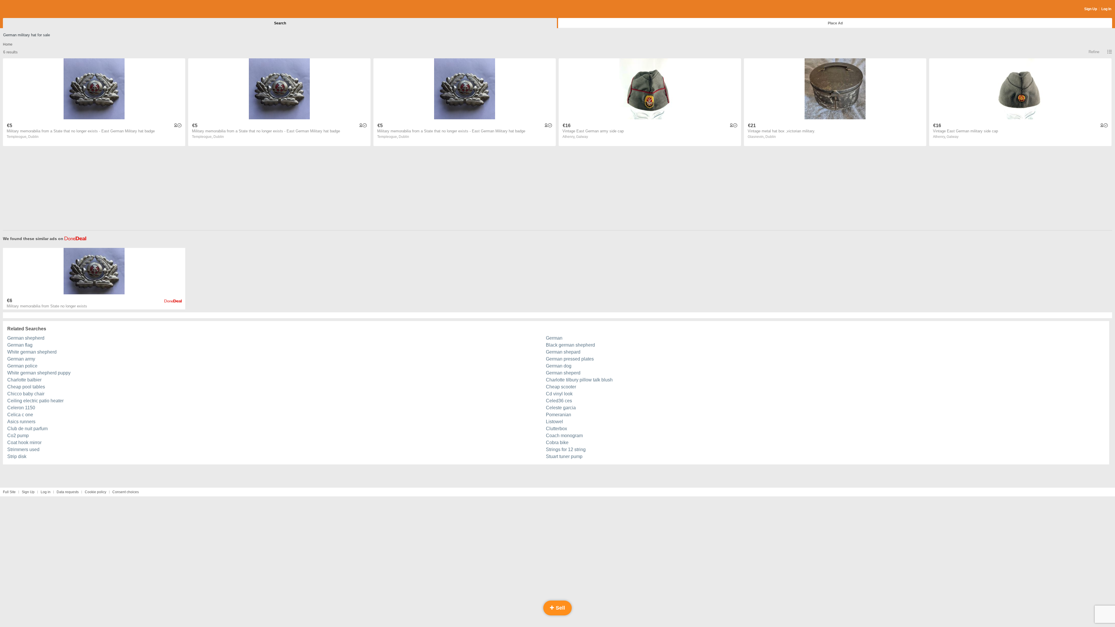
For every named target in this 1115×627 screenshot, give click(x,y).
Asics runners (21, 421)
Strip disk (16, 456)
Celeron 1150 (21, 407)
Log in (46, 492)
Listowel (554, 421)
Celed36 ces (559, 400)
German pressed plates (570, 358)
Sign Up (1090, 9)
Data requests (68, 492)
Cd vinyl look (559, 393)
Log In (1106, 9)
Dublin (33, 137)
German (554, 338)
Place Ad (835, 23)
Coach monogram (564, 435)
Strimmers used (23, 449)
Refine (1094, 52)
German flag (20, 345)
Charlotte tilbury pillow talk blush (579, 379)
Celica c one (20, 414)
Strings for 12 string (566, 449)
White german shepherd (32, 351)
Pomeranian (558, 414)
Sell (559, 608)
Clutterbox (556, 428)
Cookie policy (95, 492)
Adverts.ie (25, 9)
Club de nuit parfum (27, 428)
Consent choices (125, 492)
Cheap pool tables (26, 386)
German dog (558, 365)
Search (280, 23)
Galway (582, 137)
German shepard (563, 351)
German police (22, 365)
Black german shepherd (570, 345)
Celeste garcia (561, 407)
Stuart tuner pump (564, 456)
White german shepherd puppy (39, 372)
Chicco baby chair (25, 393)
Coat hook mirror (24, 442)
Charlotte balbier (24, 379)
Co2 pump (18, 435)
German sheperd (563, 372)
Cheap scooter (561, 386)
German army (21, 358)
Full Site (9, 492)
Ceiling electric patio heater (35, 400)
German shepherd (25, 338)
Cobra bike (557, 442)
